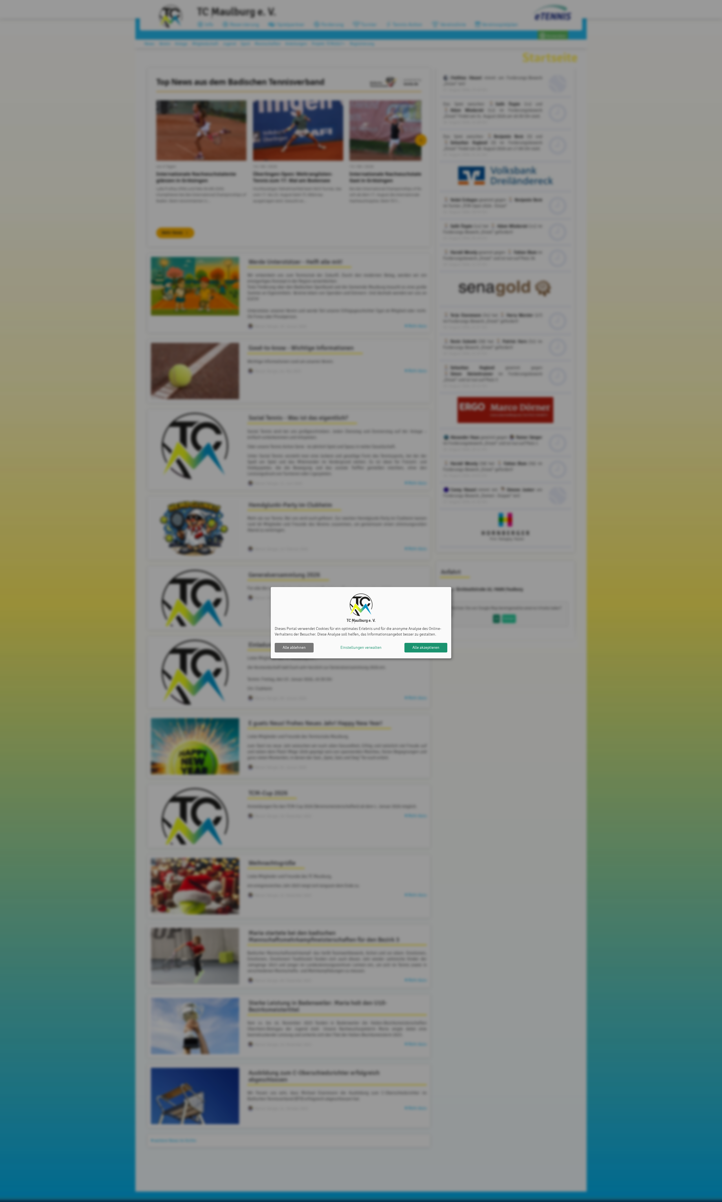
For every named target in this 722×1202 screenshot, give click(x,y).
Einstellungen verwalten (361, 647)
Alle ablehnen (294, 647)
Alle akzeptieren (425, 647)
